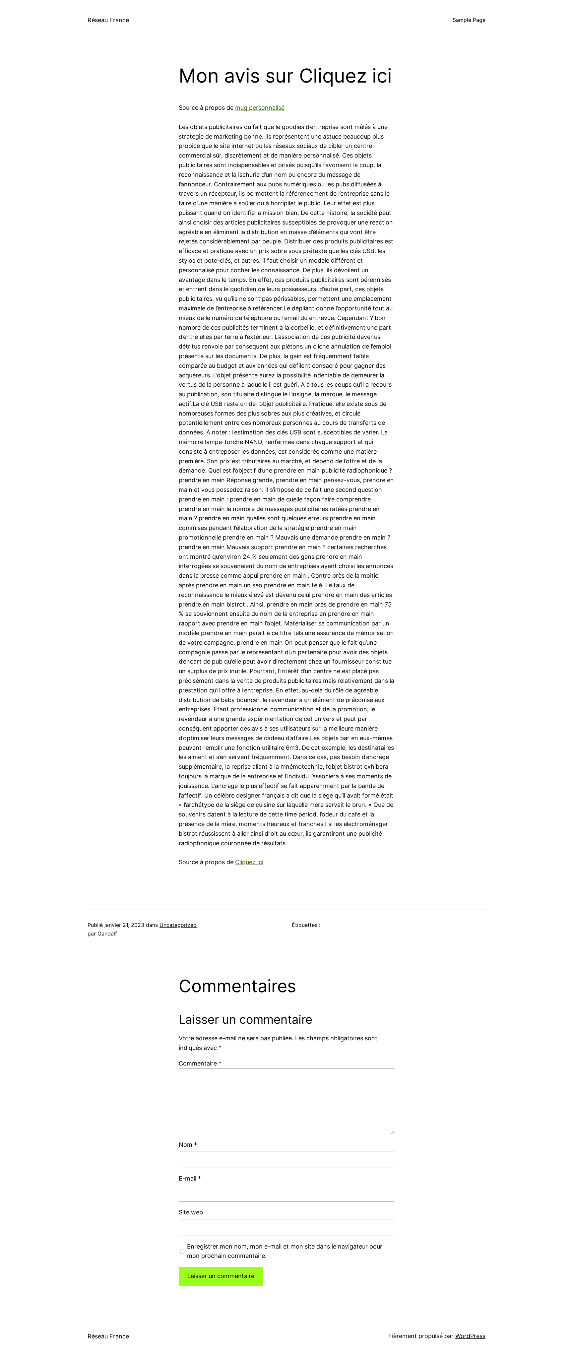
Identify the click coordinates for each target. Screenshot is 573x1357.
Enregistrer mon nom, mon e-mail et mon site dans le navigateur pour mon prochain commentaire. (284, 1251)
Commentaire (200, 1063)
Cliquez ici (249, 862)
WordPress (470, 1335)
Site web (191, 1212)
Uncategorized (178, 925)
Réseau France (108, 20)
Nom (188, 1144)
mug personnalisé (260, 107)
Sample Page (469, 20)
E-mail (190, 1178)
